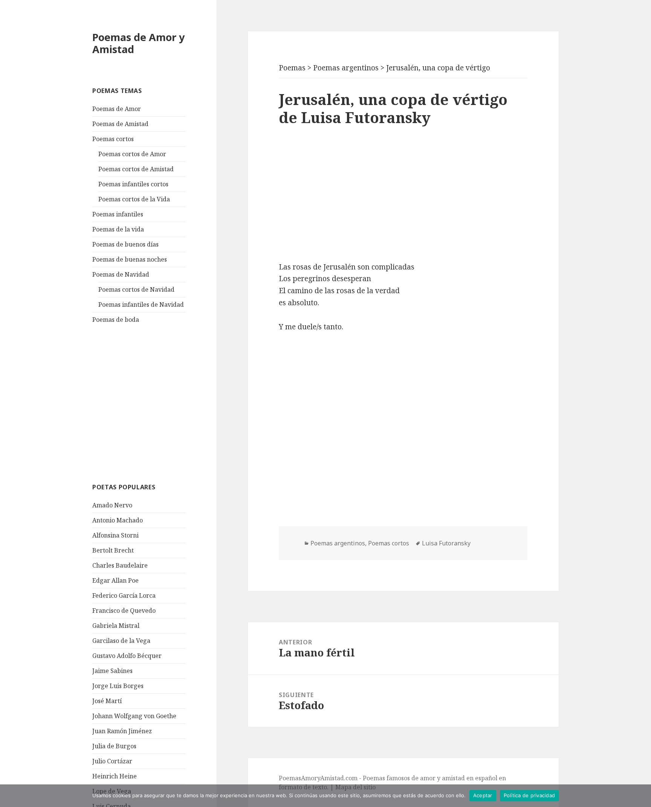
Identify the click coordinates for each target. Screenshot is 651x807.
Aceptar (482, 795)
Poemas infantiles (117, 214)
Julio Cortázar (112, 761)
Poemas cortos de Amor (132, 154)
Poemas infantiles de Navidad (141, 304)
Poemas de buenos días (125, 244)
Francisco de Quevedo (124, 610)
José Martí (107, 701)
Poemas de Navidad (120, 274)
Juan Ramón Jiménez (122, 731)
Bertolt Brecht (113, 550)
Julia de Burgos (114, 746)
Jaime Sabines (112, 671)
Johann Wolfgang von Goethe (134, 716)
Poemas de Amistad (120, 124)
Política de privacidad (529, 795)
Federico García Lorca (124, 595)
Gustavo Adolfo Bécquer (127, 656)
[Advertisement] (148, 402)
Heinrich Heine (114, 776)
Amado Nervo (112, 505)
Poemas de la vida (118, 229)
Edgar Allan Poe (115, 580)
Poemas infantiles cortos (133, 184)
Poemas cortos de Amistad (136, 169)
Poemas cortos (113, 139)
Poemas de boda (115, 319)
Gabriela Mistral (115, 625)
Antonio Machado (117, 520)
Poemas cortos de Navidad (136, 289)
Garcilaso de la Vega (121, 640)
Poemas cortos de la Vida (134, 199)
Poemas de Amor (116, 109)
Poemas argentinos (337, 543)
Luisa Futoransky (446, 543)
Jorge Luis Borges (118, 686)
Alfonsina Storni (115, 535)
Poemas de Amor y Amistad (138, 43)
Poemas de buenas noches (129, 259)
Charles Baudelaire (120, 565)
